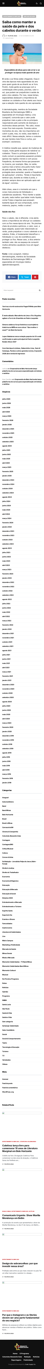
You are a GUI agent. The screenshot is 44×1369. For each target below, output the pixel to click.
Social (4, 1034)
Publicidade (28, 1360)
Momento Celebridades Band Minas (15, 966)
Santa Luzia (6, 1004)
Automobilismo (8, 802)
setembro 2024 (8, 493)
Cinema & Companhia (10, 832)
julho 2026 (6, 399)
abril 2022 (6, 616)
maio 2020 (6, 714)
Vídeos (4, 1064)
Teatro (4, 1043)
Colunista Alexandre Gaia (11, 836)
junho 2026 (6, 403)
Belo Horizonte (7, 815)
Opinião (5, 992)
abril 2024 (6, 514)
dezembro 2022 (8, 582)
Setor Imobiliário (8, 1030)
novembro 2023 (8, 535)
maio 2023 (6, 561)
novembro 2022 (8, 586)
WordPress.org (8, 1092)
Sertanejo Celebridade (10, 1026)
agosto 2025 (7, 446)
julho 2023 (6, 552)
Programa (6, 996)
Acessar (5, 1079)
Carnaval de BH (7, 827)
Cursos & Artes (7, 857)
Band (4, 806)
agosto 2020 (7, 702)
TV (3, 1056)
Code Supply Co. (30, 1364)
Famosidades (7, 923)
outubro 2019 (7, 744)
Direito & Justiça (8, 868)
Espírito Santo (7, 911)
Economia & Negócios (10, 881)
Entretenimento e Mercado (11, 16)
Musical (5, 975)
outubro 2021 (7, 642)
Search (40, 290)
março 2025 (6, 467)
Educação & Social (9, 894)
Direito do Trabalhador (10, 872)
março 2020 (6, 723)
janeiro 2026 (7, 424)
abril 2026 (6, 412)
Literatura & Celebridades (11, 932)
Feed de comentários (10, 1088)
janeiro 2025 (7, 476)
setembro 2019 (7, 748)
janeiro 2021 (6, 680)
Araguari (5, 797)
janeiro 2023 (7, 578)
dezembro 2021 (8, 633)
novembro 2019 (8, 740)
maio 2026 (6, 407)
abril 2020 (6, 719)
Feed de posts (7, 1083)
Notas (4, 983)
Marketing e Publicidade (11, 945)
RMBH (4, 1000)
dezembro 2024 (8, 480)
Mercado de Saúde (29, 16)
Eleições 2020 (7, 898)
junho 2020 (6, 710)
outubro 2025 (7, 437)
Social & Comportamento (11, 1039)
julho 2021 (6, 655)
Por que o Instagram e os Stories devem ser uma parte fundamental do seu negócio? (20, 1318)
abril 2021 (5, 667)
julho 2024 (6, 501)
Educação (6, 885)
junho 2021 (6, 659)
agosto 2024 (7, 497)
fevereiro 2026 (7, 420)
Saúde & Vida (7, 1013)
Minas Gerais (7, 953)
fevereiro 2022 (7, 625)
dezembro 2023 (8, 531)
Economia (6, 877)
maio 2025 (6, 459)
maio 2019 (6, 766)
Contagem (6, 840)
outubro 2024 (7, 488)
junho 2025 (6, 454)
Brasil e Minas (7, 823)
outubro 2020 (7, 693)
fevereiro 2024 (7, 523)
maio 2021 (6, 663)
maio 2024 (6, 510)
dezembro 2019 (8, 736)
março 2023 (6, 569)
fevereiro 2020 (7, 727)
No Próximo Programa (10, 979)
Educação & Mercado (10, 889)
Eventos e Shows (8, 919)
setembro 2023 (8, 544)
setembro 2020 (8, 697)
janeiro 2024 (7, 527)
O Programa (24, 1353)
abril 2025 (6, 463)
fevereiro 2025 (7, 471)
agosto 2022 (7, 599)
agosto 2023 (7, 548)
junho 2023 (6, 557)
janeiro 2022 (7, 629)
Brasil (4, 819)
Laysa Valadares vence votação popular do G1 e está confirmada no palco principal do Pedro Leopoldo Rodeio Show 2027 (21, 339)
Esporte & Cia (7, 915)
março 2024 (6, 518)
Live (3, 936)
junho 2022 (6, 608)
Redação (27, 1357)
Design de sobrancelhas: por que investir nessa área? (20, 1265)
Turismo (5, 1051)
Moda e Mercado (8, 958)
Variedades (6, 1060)
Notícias (5, 987)
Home (15, 1353)
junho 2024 (6, 505)
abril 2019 (5, 770)
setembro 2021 (7, 646)
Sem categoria (7, 1021)
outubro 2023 (7, 540)
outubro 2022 (7, 591)
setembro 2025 (8, 442)
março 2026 (6, 416)
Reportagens (16, 1360)
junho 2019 (6, 761)
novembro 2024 (8, 484)
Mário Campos (7, 940)
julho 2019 (6, 757)
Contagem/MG (7, 844)
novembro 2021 (8, 638)
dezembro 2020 (8, 685)
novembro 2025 (8, 433)
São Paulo (6, 1009)
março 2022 (6, 621)
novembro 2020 (8, 689)
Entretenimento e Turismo (11, 906)
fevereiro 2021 (7, 676)
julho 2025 (6, 450)
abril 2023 (6, 565)
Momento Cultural (9, 970)
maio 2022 (6, 612)
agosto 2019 (6, 753)
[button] (3, 3)
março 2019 (6, 774)
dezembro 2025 (8, 429)
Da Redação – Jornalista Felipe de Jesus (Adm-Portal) (19, 863)
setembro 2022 (8, 595)
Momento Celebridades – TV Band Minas (17, 962)
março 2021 (6, 672)
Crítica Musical (7, 849)
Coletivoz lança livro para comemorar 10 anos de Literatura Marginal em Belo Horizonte (19, 1148)
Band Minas (6, 810)
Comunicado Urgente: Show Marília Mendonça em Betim (21, 1216)
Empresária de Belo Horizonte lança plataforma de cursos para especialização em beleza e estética (22, 371)
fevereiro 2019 (7, 778)
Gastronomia (7, 928)
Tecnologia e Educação (10, 1047)
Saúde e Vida (7, 1017)
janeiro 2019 (6, 783)
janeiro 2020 (7, 731)
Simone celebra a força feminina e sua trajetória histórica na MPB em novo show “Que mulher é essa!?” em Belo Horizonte (20, 327)
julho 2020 (6, 706)
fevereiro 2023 (7, 574)
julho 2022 (6, 604)
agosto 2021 (6, 650)
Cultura (5, 853)
